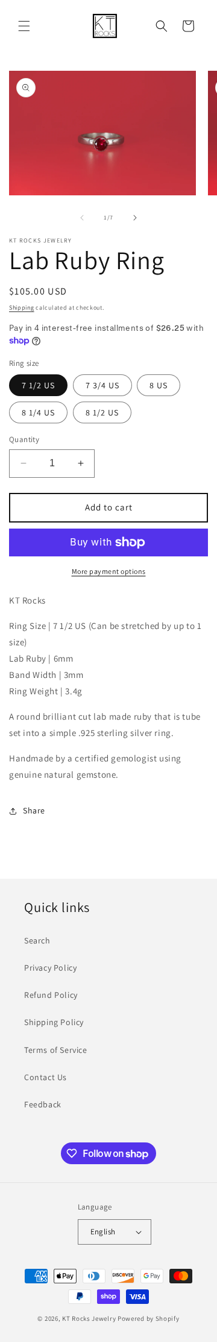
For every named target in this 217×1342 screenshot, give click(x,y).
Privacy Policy (50, 967)
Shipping (21, 307)
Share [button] (34, 810)
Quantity (24, 439)
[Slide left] (82, 217)
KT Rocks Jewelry (89, 1318)
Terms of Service (55, 1049)
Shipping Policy (54, 1022)
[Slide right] (135, 217)
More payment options (109, 571)
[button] (24, 26)
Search (37, 940)
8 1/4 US (38, 412)
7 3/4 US (102, 385)
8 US (158, 385)
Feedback (42, 1104)
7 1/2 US (38, 385)
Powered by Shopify (149, 1318)
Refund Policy (51, 994)
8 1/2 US (102, 412)
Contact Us (45, 1077)
